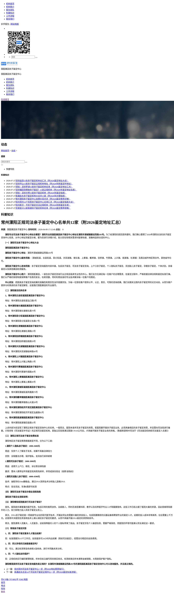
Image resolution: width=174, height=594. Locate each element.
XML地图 (23, 579)
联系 (3, 592)
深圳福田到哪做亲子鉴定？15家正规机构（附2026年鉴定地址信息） (46, 190)
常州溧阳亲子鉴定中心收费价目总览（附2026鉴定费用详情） (43, 199)
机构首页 (10, 4)
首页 (3, 582)
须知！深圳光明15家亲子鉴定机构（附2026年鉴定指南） (41, 193)
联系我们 (10, 19)
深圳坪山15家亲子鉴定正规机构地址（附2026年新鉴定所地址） (44, 184)
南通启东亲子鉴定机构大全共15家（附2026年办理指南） (41, 196)
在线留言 (5, 99)
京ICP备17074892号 (9, 579)
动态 (13, 151)
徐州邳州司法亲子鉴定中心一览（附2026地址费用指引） (39, 569)
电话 (3, 585)
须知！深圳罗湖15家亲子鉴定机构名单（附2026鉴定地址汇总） (44, 187)
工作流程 (10, 16)
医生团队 (10, 10)
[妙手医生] (9, 66)
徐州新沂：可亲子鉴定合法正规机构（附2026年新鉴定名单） (43, 205)
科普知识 (10, 13)
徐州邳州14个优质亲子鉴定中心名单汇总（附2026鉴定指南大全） (45, 202)
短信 (3, 589)
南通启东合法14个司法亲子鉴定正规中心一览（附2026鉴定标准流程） (45, 572)
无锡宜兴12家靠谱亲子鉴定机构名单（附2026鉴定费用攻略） (43, 208)
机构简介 (10, 7)
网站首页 (5, 151)
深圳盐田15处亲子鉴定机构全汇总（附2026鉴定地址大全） (42, 181)
